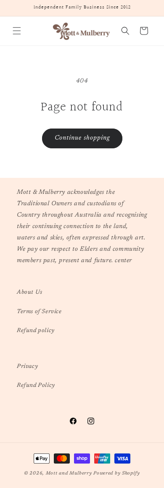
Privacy (27, 367)
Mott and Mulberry (69, 473)
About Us (29, 292)
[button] (17, 30)
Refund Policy (36, 386)
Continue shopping (82, 138)
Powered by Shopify (116, 473)
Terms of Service (39, 312)
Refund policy (36, 331)
